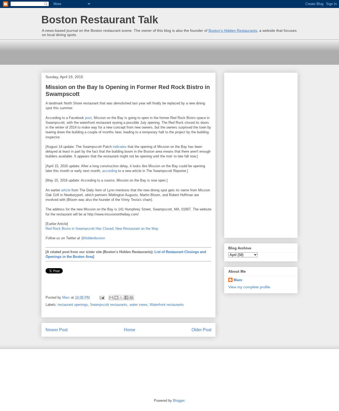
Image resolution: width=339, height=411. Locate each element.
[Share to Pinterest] (131, 297)
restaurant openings (73, 305)
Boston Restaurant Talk (99, 19)
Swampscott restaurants (108, 305)
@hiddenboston (93, 238)
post (88, 118)
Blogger (178, 401)
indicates (120, 147)
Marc (238, 280)
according (109, 171)
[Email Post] (101, 297)
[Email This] (111, 297)
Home (129, 330)
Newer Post (57, 330)
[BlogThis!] (116, 297)
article (65, 190)
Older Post (201, 330)
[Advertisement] (137, 51)
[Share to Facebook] (126, 297)
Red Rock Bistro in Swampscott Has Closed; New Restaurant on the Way (102, 229)
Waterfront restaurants (167, 305)
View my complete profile (249, 287)
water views (139, 305)
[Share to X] (121, 297)
